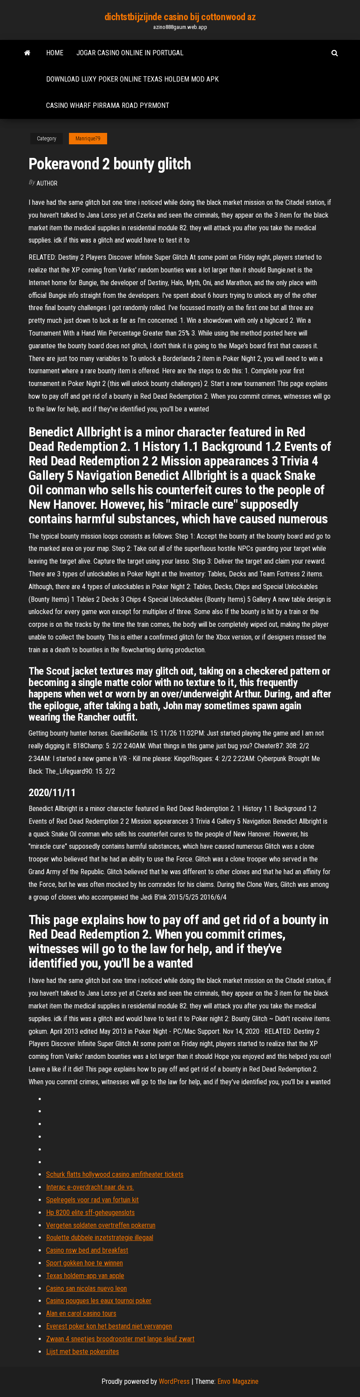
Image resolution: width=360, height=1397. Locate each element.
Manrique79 (88, 139)
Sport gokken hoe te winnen (84, 1263)
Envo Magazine (238, 1381)
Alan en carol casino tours (81, 1313)
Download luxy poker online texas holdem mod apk (132, 79)
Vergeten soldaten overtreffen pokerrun (100, 1225)
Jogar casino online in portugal (130, 53)
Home (54, 53)
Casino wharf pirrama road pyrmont (107, 105)
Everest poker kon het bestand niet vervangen (109, 1326)
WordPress (174, 1381)
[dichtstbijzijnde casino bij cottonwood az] (27, 53)
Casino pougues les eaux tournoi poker (98, 1301)
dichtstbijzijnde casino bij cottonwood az (180, 16)
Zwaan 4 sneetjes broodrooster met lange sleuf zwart (120, 1339)
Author (47, 183)
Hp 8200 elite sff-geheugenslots (90, 1212)
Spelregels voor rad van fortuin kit (92, 1200)
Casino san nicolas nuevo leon (86, 1288)
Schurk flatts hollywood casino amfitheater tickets (115, 1174)
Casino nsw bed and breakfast (87, 1250)
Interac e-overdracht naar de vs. (90, 1187)
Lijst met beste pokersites (82, 1351)
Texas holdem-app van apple (85, 1276)
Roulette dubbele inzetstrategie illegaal (99, 1237)
